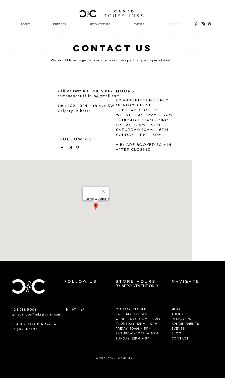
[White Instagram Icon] (74, 309)
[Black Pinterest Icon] (77, 147)
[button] (59, 24)
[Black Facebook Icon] (62, 147)
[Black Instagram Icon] (69, 147)
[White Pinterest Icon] (82, 309)
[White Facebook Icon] (66, 309)
